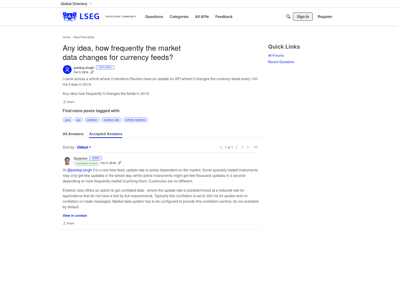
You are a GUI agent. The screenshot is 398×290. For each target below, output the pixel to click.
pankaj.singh (84, 68)
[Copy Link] (92, 72)
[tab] (73, 134)
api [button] (79, 120)
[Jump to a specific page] (255, 147)
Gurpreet (81, 158)
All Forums (276, 55)
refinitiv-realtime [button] (136, 120)
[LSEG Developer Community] (99, 16)
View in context (75, 215)
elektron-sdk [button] (111, 120)
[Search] (288, 16)
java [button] (67, 120)
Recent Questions (281, 61)
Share (68, 102)
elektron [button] (92, 120)
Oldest (83, 147)
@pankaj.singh (79, 170)
